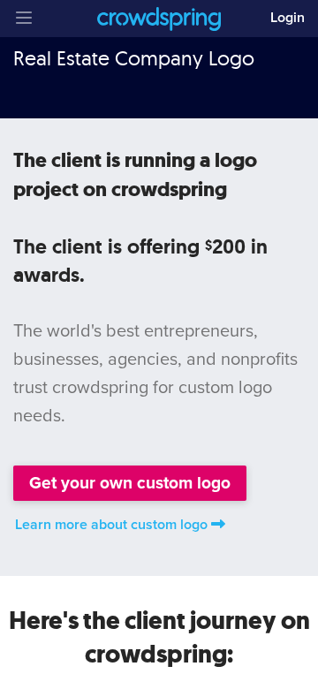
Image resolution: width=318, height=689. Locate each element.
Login (287, 17)
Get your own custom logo (130, 483)
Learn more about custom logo (111, 525)
